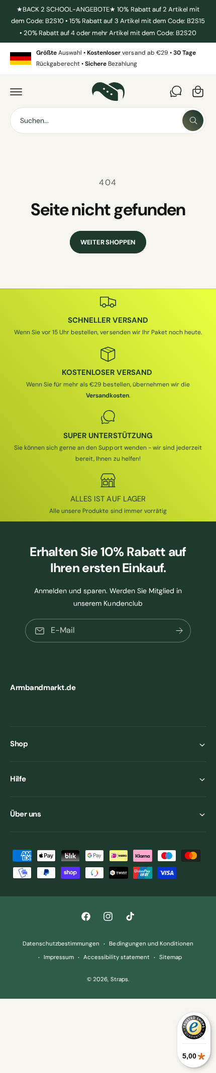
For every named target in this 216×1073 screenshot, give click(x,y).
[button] (16, 91)
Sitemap (170, 957)
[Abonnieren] (179, 631)
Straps (119, 979)
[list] (108, 58)
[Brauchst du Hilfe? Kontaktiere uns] (176, 91)
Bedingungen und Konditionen (151, 944)
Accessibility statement (116, 957)
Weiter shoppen (108, 242)
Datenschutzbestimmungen (61, 944)
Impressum (59, 957)
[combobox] (108, 120)
